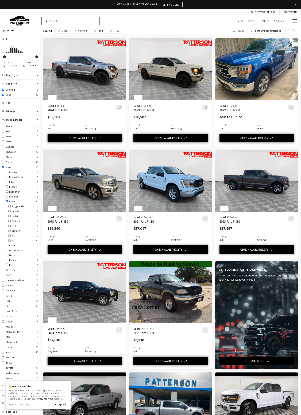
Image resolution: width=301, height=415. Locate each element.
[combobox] (67, 21)
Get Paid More (254, 361)
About (265, 20)
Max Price (27, 62)
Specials (279, 20)
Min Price (7, 62)
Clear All (47, 30)
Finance (252, 20)
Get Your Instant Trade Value (148, 4)
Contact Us (290, 12)
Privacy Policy (43, 398)
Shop (240, 20)
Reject (12, 404)
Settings (24, 404)
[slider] (4, 57)
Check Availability (83, 138)
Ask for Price (230, 117)
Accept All (60, 404)
